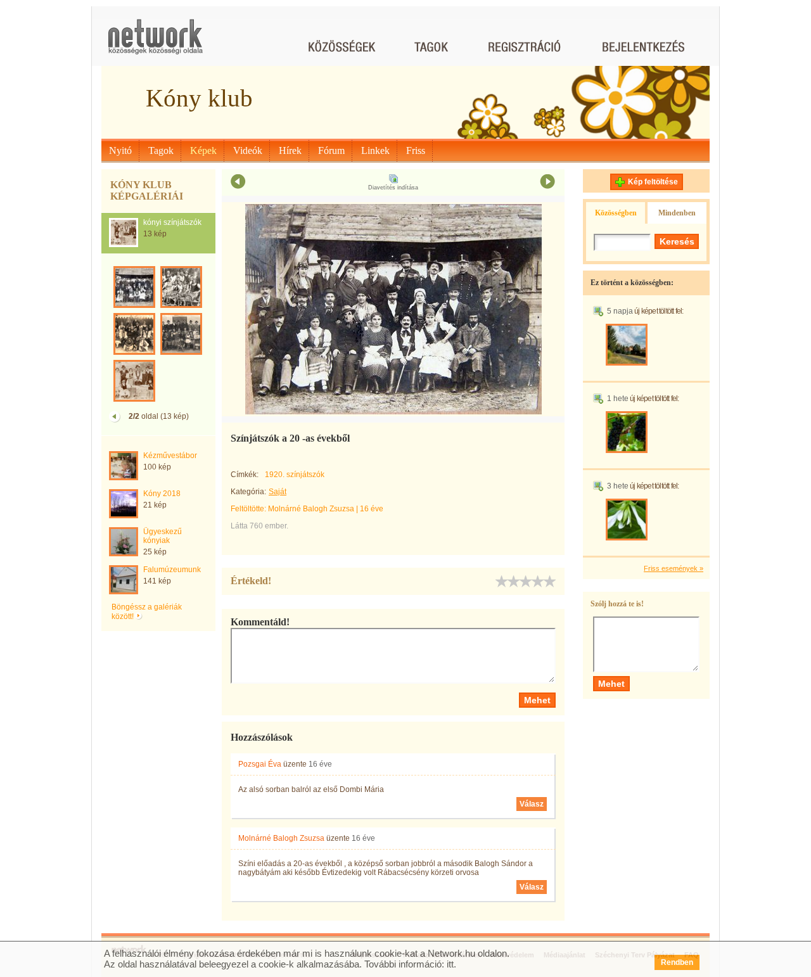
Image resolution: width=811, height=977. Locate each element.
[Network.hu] (155, 43)
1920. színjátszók (294, 474)
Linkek (375, 150)
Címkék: (245, 474)
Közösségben (616, 212)
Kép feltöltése (653, 181)
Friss (415, 150)
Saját (277, 491)
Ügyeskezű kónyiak (162, 536)
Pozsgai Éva (259, 764)
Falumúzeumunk (172, 569)
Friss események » (673, 568)
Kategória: (248, 491)
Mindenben (677, 212)
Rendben (677, 962)
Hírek (290, 150)
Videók (247, 150)
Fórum (331, 150)
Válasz (532, 804)
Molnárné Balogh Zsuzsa (311, 508)
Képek (203, 150)
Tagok (161, 150)
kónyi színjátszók (172, 222)
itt (450, 964)
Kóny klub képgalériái (146, 190)
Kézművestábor (170, 455)
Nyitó (120, 150)
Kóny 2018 (162, 493)
